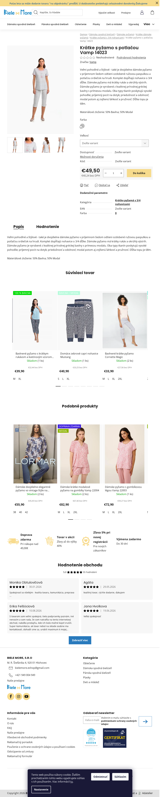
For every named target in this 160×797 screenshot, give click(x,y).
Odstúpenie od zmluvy (20, 751)
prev (9, 337)
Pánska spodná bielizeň (97, 673)
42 (26, 512)
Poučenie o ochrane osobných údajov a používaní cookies (41, 747)
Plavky (86, 677)
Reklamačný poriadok (19, 742)
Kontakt (11, 718)
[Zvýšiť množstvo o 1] (121, 173)
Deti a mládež (91, 682)
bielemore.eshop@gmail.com (32, 668)
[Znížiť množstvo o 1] (105, 173)
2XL (120, 379)
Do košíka (139, 173)
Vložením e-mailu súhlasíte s (119, 721)
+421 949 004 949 (25, 675)
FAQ (9, 728)
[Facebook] (10, 696)
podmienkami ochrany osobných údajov (119, 722)
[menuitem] (21, 24)
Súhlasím (120, 776)
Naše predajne (15, 680)
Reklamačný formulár (19, 756)
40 (20, 512)
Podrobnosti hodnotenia (131, 57)
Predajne (126, 12)
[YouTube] (26, 696)
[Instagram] (18, 696)
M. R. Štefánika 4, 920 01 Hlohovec (27, 662)
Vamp (93, 62)
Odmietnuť (100, 776)
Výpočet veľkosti (106, 12)
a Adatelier (144, 793)
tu (71, 781)
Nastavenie (41, 789)
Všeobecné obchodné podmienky (27, 737)
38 (14, 512)
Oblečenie (89, 663)
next (150, 337)
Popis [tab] (18, 226)
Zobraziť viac (80, 640)
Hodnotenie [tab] (47, 226)
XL (19, 379)
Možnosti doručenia (92, 156)
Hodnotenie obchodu (80, 565)
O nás (10, 723)
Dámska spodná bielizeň (97, 668)
